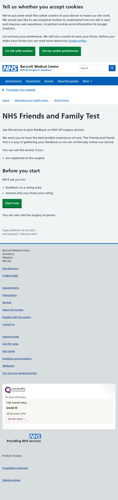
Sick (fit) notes (10, 343)
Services (49, 81)
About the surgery (68, 81)
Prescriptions (33, 81)
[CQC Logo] (15, 392)
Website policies (11, 480)
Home (5, 100)
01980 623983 (10, 275)
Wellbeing (8, 365)
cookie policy (77, 41)
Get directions (10, 268)
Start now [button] (12, 203)
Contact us (8, 324)
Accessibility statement (15, 468)
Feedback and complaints (16, 358)
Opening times (10, 336)
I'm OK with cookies (19, 51)
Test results (8, 351)
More (87, 81)
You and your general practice (19, 373)
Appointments (13, 81)
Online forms (61, 100)
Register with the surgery (16, 317)
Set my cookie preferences (60, 51)
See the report (15, 419)
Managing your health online (32, 100)
